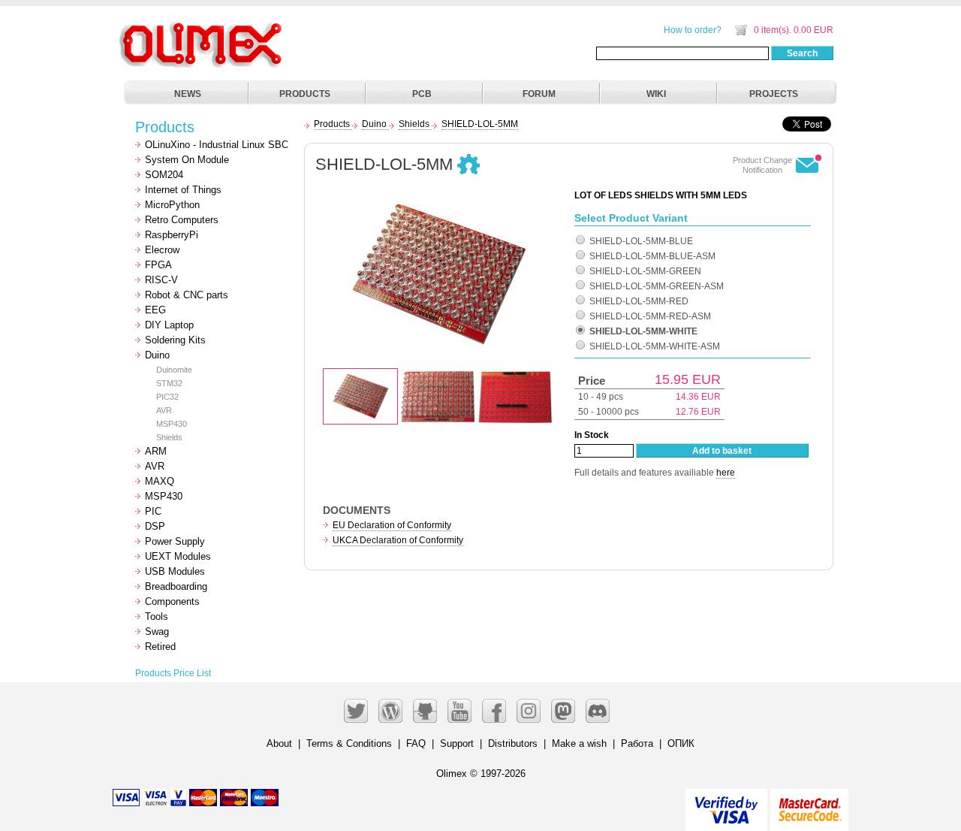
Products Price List (173, 673)
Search (802, 53)
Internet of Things (183, 189)
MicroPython (172, 204)
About (279, 743)
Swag (157, 631)
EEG (155, 310)
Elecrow (162, 249)
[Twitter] (356, 711)
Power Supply (175, 541)
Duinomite (174, 369)
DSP (155, 526)
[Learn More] (809, 803)
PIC (153, 511)
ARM (156, 451)
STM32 (169, 383)
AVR (164, 410)
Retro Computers (181, 219)
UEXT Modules (178, 556)
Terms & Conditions (349, 743)
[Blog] (390, 711)
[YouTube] (459, 711)
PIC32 (167, 396)
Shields (169, 437)
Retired (160, 646)
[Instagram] (529, 711)
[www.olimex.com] (203, 26)
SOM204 (164, 174)
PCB (422, 94)
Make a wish (579, 743)
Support (457, 743)
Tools (156, 616)
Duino (157, 355)
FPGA (158, 264)
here (725, 472)
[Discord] (598, 711)
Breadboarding (176, 586)
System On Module (187, 159)
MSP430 (171, 423)
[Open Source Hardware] (468, 165)
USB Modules (175, 571)
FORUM (539, 94)
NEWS (187, 94)
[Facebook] (494, 711)
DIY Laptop (169, 325)
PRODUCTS (304, 94)
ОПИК (680, 743)
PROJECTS (773, 94)
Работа (637, 743)
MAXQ (159, 481)
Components (172, 601)
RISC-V (161, 280)
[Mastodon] (563, 711)
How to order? (693, 30)
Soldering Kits (175, 340)
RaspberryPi (171, 234)
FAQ (416, 743)
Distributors (513, 743)
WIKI (656, 94)
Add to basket (722, 451)
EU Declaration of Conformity (392, 525)
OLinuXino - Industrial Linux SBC (216, 144)
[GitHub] (425, 711)
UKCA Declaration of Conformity (398, 540)
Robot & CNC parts (186, 295)
